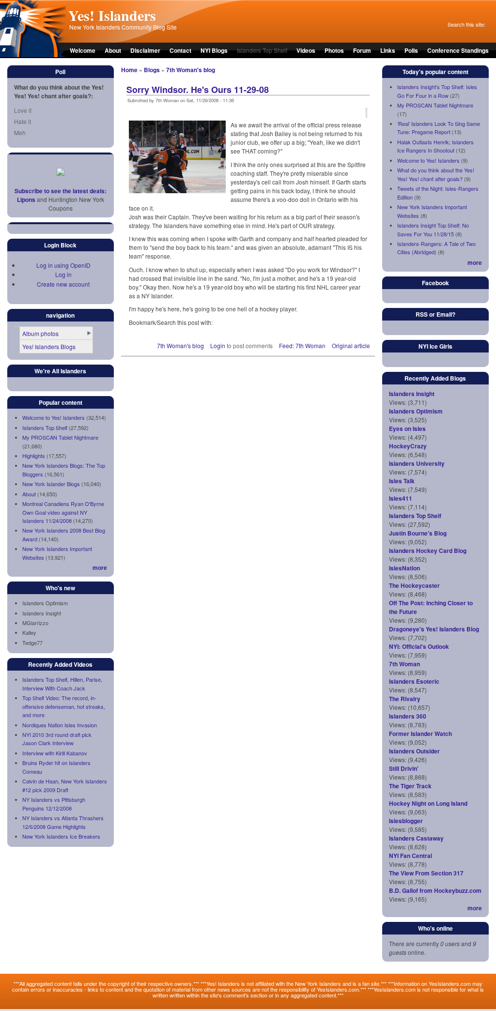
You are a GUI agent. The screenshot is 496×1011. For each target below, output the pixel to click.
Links (387, 50)
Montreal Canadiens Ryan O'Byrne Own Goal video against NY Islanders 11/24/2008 (63, 512)
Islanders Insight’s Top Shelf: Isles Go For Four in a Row (437, 91)
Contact (180, 50)
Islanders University (417, 463)
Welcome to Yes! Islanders (53, 417)
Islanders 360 (407, 716)
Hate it (22, 121)
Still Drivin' (403, 768)
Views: (397, 402)
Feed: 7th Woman (302, 345)
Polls (411, 50)
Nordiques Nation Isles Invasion (59, 725)
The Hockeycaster (414, 585)
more (100, 567)
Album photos (40, 333)
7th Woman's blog (190, 69)
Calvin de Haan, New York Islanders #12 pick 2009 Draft (64, 785)
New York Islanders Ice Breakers (61, 836)
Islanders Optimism (416, 411)
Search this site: (466, 24)
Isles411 (400, 498)
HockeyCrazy (408, 446)
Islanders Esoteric (414, 681)
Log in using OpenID (63, 265)
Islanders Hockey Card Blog (427, 550)
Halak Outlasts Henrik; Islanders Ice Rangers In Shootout (435, 146)
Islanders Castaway (416, 838)
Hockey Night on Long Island (428, 803)
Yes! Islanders (112, 15)
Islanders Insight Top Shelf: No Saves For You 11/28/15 (433, 229)
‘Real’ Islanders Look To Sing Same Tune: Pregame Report (438, 128)
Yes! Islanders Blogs (49, 346)
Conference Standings (458, 50)
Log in (63, 274)
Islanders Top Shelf (44, 427)
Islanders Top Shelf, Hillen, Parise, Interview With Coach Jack (62, 683)
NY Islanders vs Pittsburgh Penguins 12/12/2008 (53, 804)
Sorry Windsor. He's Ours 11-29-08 (197, 89)
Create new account (63, 284)
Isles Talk (402, 480)
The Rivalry (404, 698)
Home (129, 69)
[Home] (33, 54)
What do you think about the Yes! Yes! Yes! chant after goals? (435, 174)
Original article (351, 345)
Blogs (152, 69)
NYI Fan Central (410, 855)
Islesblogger (406, 820)
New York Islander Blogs (51, 484)
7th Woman (404, 663)
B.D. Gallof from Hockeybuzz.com (435, 890)
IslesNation (404, 568)
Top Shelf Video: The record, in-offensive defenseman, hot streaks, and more (63, 706)
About (113, 50)
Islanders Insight (411, 393)
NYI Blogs (214, 50)
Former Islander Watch (420, 733)
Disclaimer (145, 50)
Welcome (82, 50)
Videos (305, 50)
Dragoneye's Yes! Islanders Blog (434, 629)
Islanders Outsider (414, 751)
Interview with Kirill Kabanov (54, 753)
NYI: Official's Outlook (419, 646)
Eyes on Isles (407, 428)
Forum (362, 50)
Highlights (33, 456)
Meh (20, 132)
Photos (334, 50)
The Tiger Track (410, 785)
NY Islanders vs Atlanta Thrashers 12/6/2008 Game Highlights (63, 822)
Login (217, 345)
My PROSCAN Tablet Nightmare (60, 437)
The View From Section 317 (426, 873)
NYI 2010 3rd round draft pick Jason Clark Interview (57, 739)
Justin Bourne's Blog (418, 533)
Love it (22, 110)
